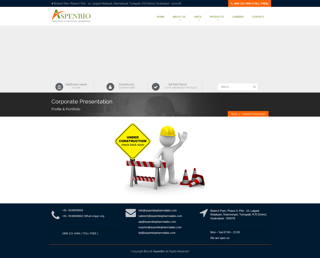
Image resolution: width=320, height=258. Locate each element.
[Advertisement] (160, 54)
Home (234, 114)
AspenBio (159, 251)
